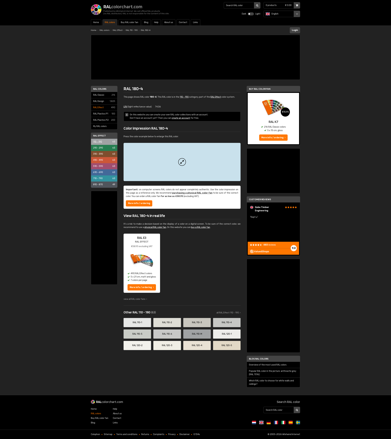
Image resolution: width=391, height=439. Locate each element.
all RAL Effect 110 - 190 (227, 312)
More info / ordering (139, 203)
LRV (125, 106)
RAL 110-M (197, 334)
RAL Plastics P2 (104, 120)
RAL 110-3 (197, 322)
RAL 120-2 (137, 345)
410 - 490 (104, 160)
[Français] (276, 422)
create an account (181, 118)
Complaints (158, 434)
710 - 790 (104, 178)
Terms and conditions (126, 434)
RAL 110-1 (137, 322)
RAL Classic (104, 95)
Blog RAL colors (258, 358)
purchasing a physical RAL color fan (192, 193)
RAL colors (99, 88)
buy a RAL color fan (200, 227)
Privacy (172, 434)
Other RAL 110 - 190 (140, 312)
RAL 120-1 (227, 334)
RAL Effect (104, 107)
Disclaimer (184, 434)
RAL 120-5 (227, 345)
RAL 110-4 (227, 322)
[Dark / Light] (251, 13)
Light (257, 14)
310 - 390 (104, 154)
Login (295, 30)
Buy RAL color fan (259, 88)
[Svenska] (298, 422)
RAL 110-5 (137, 334)
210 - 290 (104, 148)
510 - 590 (104, 166)
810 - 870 (104, 184)
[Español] (291, 422)
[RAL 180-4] (182, 162)
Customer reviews (260, 199)
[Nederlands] (254, 422)
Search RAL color (288, 402)
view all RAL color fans (134, 299)
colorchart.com (109, 402)
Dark (244, 14)
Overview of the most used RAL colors (268, 365)
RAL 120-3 (167, 345)
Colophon (95, 434)
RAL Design (104, 101)
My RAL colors (100, 126)
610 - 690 (104, 172)
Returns (145, 434)
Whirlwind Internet (291, 434)
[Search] (257, 5)
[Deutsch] (269, 422)
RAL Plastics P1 (104, 113)
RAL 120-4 (197, 345)
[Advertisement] (195, 57)
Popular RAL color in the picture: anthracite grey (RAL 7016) (272, 373)
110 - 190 (104, 141)
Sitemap (108, 434)
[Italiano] (283, 422)
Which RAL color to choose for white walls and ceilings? (271, 382)
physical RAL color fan (155, 227)
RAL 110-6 (167, 334)
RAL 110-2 (167, 322)
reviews (269, 245)
